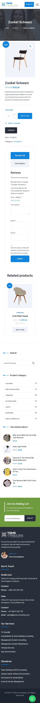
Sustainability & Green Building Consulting (17, 636)
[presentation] (5, 310)
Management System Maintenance (14, 644)
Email (13, 233)
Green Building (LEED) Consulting (14, 670)
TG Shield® (5, 632)
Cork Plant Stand (20, 316)
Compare (11, 130)
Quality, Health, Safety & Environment (15, 674)
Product (15, 28)
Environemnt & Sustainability (12, 678)
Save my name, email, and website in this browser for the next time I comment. (20, 250)
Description (20, 163)
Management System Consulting (13, 640)
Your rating (16, 197)
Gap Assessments (8, 652)
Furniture (17, 141)
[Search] (33, 363)
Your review (15, 205)
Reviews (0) (20, 155)
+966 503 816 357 (15, 590)
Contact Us (29, 4)
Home (7, 28)
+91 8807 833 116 (15, 611)
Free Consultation (16, 557)
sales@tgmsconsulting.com (18, 615)
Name (13, 221)
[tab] (20, 155)
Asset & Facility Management (12, 682)
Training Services (7, 648)
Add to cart (25, 116)
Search (13, 353)
